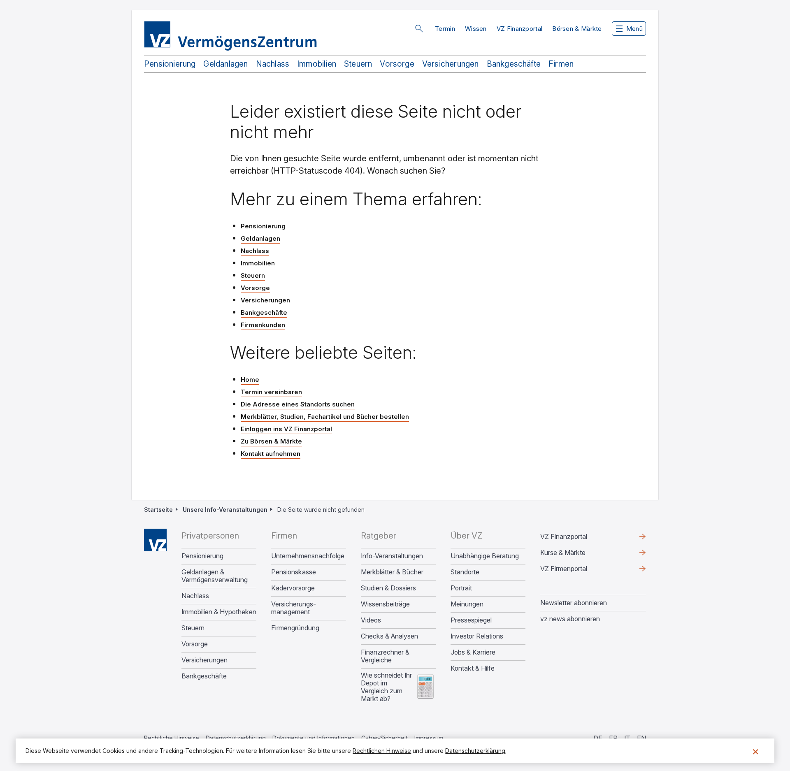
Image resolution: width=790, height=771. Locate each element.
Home (250, 379)
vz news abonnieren (570, 619)
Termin (445, 29)
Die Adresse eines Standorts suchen (298, 404)
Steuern (358, 64)
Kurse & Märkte (576, 554)
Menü (634, 29)
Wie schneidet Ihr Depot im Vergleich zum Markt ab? (386, 687)
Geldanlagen (225, 64)
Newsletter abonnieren (573, 603)
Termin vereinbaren (271, 392)
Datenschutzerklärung (236, 737)
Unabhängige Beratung (485, 556)
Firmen (561, 64)
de (597, 738)
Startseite (158, 509)
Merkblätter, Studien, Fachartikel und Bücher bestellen (325, 416)
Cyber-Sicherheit (384, 737)
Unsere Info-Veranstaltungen (225, 509)
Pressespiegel (471, 620)
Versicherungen (450, 64)
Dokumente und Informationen (313, 737)
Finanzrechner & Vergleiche (385, 656)
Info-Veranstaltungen (392, 556)
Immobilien (316, 64)
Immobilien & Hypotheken (218, 612)
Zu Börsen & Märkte (271, 441)
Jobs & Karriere (473, 652)
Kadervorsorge (293, 588)
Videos (371, 620)
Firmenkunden (263, 325)
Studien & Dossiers (388, 588)
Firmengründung (295, 628)
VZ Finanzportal (520, 29)
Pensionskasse (293, 572)
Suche (419, 28)
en (641, 738)
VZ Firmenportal (576, 570)
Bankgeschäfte (514, 64)
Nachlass (273, 64)
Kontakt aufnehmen (270, 453)
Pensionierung (169, 64)
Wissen (476, 29)
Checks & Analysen (389, 636)
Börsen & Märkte (577, 28)
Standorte (465, 572)
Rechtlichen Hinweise (382, 750)
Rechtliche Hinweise (171, 737)
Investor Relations (477, 636)
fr (613, 738)
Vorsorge (397, 64)
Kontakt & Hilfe (473, 668)
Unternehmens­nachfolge (307, 556)
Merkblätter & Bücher (392, 572)
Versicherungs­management (293, 608)
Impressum (428, 737)
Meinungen (467, 604)
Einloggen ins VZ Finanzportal (286, 429)
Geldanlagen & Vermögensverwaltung (214, 576)
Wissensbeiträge (385, 604)
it (627, 738)
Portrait (461, 588)
